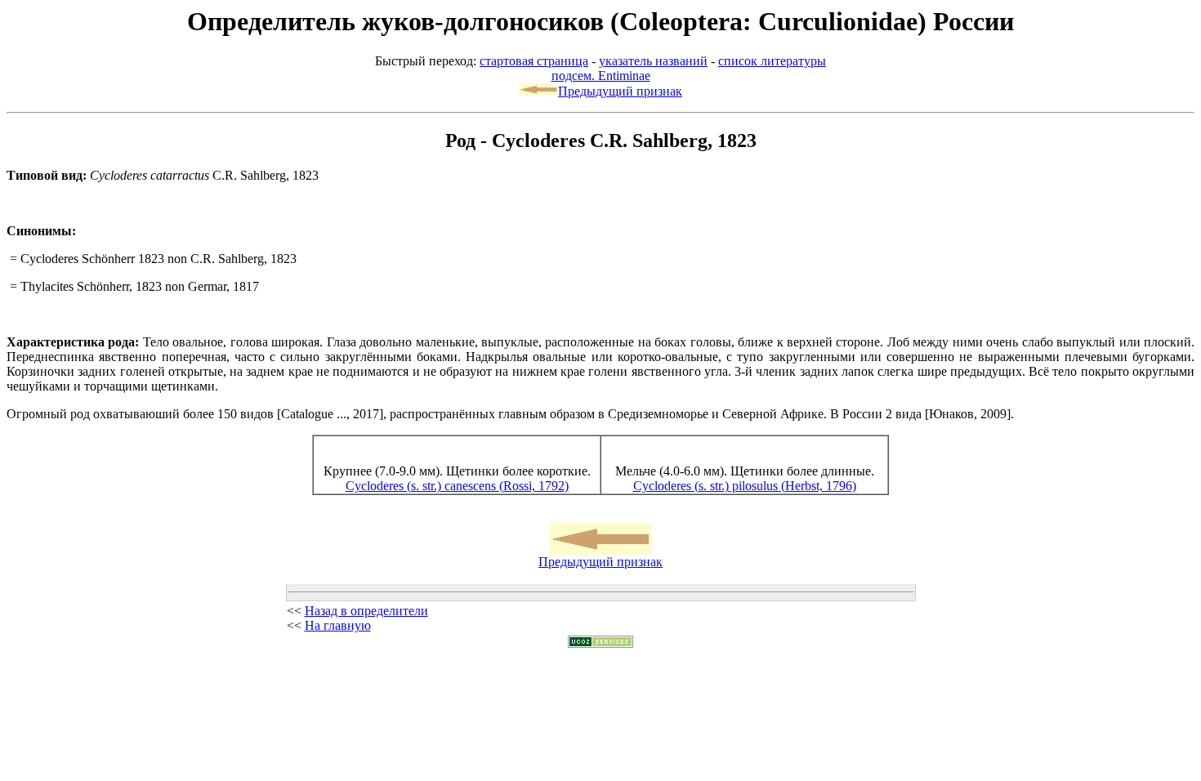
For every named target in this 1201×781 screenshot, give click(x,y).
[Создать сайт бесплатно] (600, 643)
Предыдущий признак (620, 91)
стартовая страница (534, 61)
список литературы (772, 61)
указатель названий (653, 61)
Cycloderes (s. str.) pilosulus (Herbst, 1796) (744, 486)
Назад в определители (366, 611)
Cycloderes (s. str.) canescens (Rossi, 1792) (457, 486)
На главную (338, 625)
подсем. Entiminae (600, 76)
